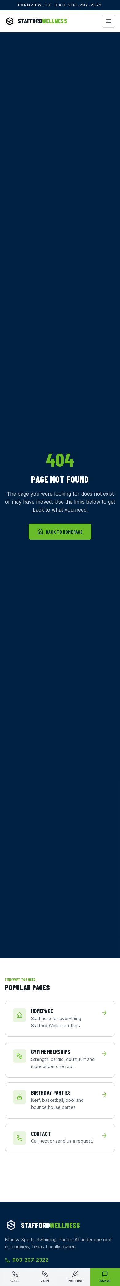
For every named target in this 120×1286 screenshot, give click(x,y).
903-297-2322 (30, 1260)
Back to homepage (64, 532)
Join (45, 1281)
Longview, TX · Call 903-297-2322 (60, 5)
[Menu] (108, 21)
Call (14, 1281)
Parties (75, 1281)
